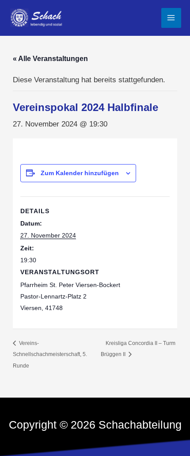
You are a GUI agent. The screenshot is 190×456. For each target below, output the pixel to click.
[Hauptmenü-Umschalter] (171, 18)
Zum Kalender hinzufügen (80, 172)
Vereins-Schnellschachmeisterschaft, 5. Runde (50, 354)
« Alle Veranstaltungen (50, 58)
